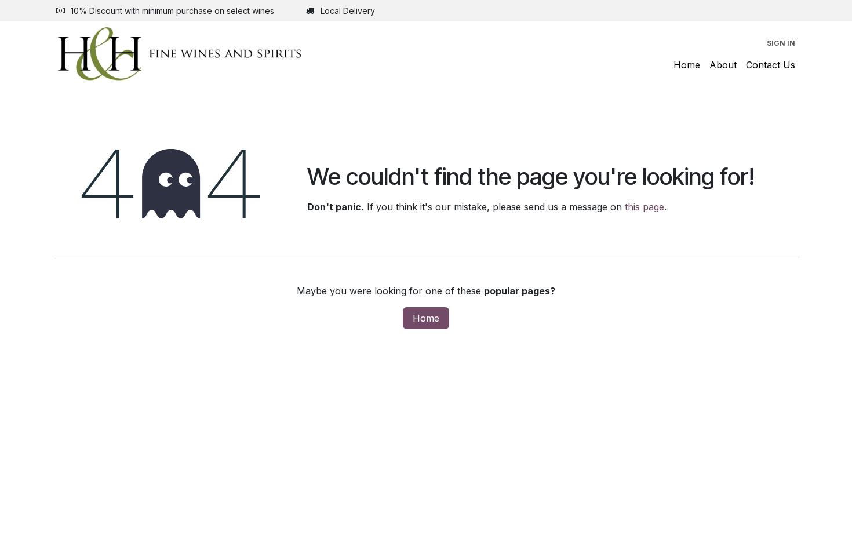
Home (426, 318)
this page (644, 207)
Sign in (781, 43)
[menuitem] (687, 64)
